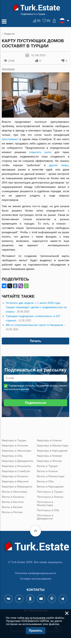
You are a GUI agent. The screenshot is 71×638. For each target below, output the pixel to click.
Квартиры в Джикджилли (17, 460)
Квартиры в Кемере (49, 455)
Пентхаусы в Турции (50, 491)
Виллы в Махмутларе (50, 476)
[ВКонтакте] (4, 285)
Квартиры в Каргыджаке (52, 450)
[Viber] (20, 285)
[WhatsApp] (26, 285)
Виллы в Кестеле (13, 501)
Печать (35, 341)
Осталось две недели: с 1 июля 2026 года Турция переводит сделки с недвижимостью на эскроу (36, 307)
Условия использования (35, 578)
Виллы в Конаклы (13, 496)
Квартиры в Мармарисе (17, 486)
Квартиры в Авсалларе (16, 450)
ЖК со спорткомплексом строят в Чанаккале (34, 324)
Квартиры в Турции (14, 440)
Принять (35, 630)
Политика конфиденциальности (35, 573)
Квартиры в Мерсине (15, 481)
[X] (9, 285)
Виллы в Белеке (12, 507)
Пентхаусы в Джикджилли (45, 517)
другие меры (58, 165)
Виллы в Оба (45, 481)
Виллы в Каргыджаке (50, 486)
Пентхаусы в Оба (48, 510)
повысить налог (40, 152)
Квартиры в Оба (12, 455)
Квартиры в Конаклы (15, 476)
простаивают (10, 139)
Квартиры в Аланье (49, 440)
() (38, 20)
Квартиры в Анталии (15, 445)
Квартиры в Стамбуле (16, 471)
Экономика (8, 68)
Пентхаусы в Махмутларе (45, 503)
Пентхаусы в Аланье (50, 496)
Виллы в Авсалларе (14, 491)
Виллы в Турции (47, 466)
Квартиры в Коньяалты (16, 466)
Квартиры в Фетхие (49, 460)
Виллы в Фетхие (12, 512)
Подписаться (35, 402)
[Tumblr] (15, 285)
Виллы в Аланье (47, 471)
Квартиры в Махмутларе (52, 445)
